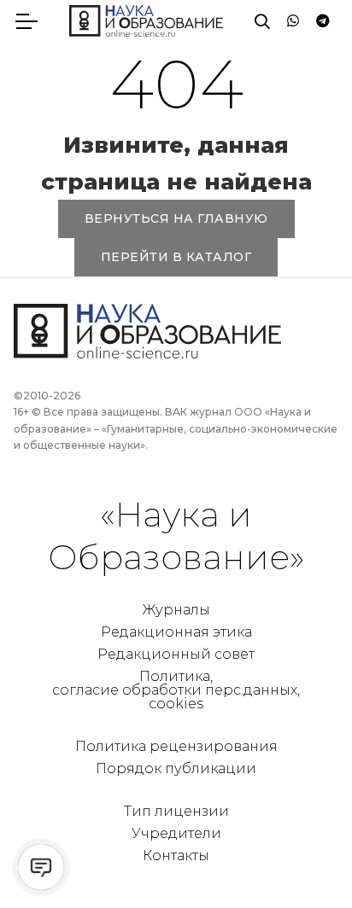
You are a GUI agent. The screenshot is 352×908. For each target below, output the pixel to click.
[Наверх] (304, 860)
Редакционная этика (176, 632)
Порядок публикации (176, 768)
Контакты (176, 855)
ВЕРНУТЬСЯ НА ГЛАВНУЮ (176, 218)
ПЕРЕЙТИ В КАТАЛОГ (176, 257)
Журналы (176, 610)
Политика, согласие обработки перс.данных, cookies (176, 690)
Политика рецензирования (176, 746)
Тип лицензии (176, 811)
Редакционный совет (176, 654)
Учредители (176, 833)
